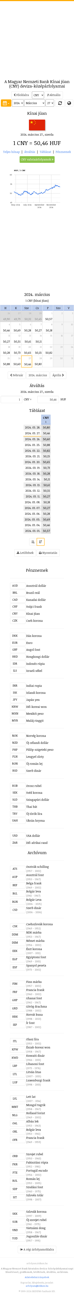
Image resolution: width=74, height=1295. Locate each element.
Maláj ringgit (35, 721)
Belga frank (33, 883)
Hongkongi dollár (37, 657)
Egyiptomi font (36, 957)
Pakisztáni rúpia (37, 1162)
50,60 (16, 364)
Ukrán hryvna (35, 821)
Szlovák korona (36, 1212)
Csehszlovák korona (39, 924)
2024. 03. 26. (32, 439)
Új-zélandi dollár (37, 743)
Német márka (35, 941)
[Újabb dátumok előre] (41, 542)
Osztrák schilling (37, 867)
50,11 (39, 341)
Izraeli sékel (34, 671)
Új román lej (34, 764)
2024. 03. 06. (32, 514)
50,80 (38, 364)
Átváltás (29, 152)
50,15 (38, 353)
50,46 (6, 330)
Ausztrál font (35, 875)
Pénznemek (63, 152)
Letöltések (26, 553)
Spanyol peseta (36, 965)
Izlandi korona (36, 693)
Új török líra (34, 814)
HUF (63, 399)
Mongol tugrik (35, 1105)
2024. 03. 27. (32, 433)
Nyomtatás (49, 553)
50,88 (6, 364)
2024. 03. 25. (32, 445)
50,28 (27, 330)
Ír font (30, 1023)
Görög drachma (36, 1006)
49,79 (17, 319)
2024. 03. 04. (32, 525)
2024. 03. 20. (32, 462)
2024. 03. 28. (32, 427)
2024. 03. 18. (32, 473)
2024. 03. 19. (32, 468)
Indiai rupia (34, 686)
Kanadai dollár (36, 600)
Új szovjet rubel (36, 1220)
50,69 (17, 330)
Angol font (33, 650)
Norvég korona (36, 736)
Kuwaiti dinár (35, 1056)
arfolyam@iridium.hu (37, 1285)
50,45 (38, 319)
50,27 (38, 330)
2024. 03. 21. (32, 456)
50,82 (48, 353)
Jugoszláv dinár (36, 1236)
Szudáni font (34, 1187)
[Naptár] (6, 103)
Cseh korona (34, 621)
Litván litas (33, 1072)
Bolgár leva (33, 891)
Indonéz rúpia (35, 664)
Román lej (33, 1179)
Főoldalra (22, 95)
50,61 (28, 341)
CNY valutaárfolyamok (36, 159)
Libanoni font (35, 1064)
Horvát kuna (34, 1015)
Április (57, 375)
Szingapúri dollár (37, 800)
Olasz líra (32, 1039)
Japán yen (33, 700)
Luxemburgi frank (38, 1080)
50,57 (48, 319)
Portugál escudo (37, 1171)
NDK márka (33, 932)
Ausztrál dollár (36, 586)
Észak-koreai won (38, 1047)
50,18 (49, 330)
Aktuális (55, 95)
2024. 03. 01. (32, 531)
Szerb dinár (33, 771)
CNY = (27, 399)
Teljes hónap (11, 152)
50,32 (27, 319)
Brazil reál (33, 593)
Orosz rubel (33, 786)
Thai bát (31, 807)
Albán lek (32, 1121)
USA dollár (33, 836)
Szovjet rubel (34, 1154)
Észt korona (34, 949)
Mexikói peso (35, 714)
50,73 (17, 353)
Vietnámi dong (36, 1228)
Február (17, 375)
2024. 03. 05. (32, 519)
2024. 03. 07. (32, 508)
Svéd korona (34, 793)
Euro (29, 643)
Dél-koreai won (36, 707)
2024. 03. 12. (32, 491)
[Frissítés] (60, 103)
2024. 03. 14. (32, 479)
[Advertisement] (37, 38)
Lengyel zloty (35, 757)
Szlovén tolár (34, 1195)
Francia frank (35, 990)
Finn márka (34, 982)
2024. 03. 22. (32, 451)
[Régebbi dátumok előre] (33, 542)
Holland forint (35, 1113)
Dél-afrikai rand (37, 843)
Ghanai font (34, 998)
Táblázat (45, 152)
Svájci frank (34, 607)
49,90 (6, 319)
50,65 (27, 353)
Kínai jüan (33, 614)
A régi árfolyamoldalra (38, 1249)
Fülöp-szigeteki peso (40, 750)
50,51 (17, 341)
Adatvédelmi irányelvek (37, 1277)
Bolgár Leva (33, 900)
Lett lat (31, 1097)
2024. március (38, 375)
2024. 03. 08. (32, 502)
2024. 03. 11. (33, 496)
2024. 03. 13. (33, 485)
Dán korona (34, 636)
